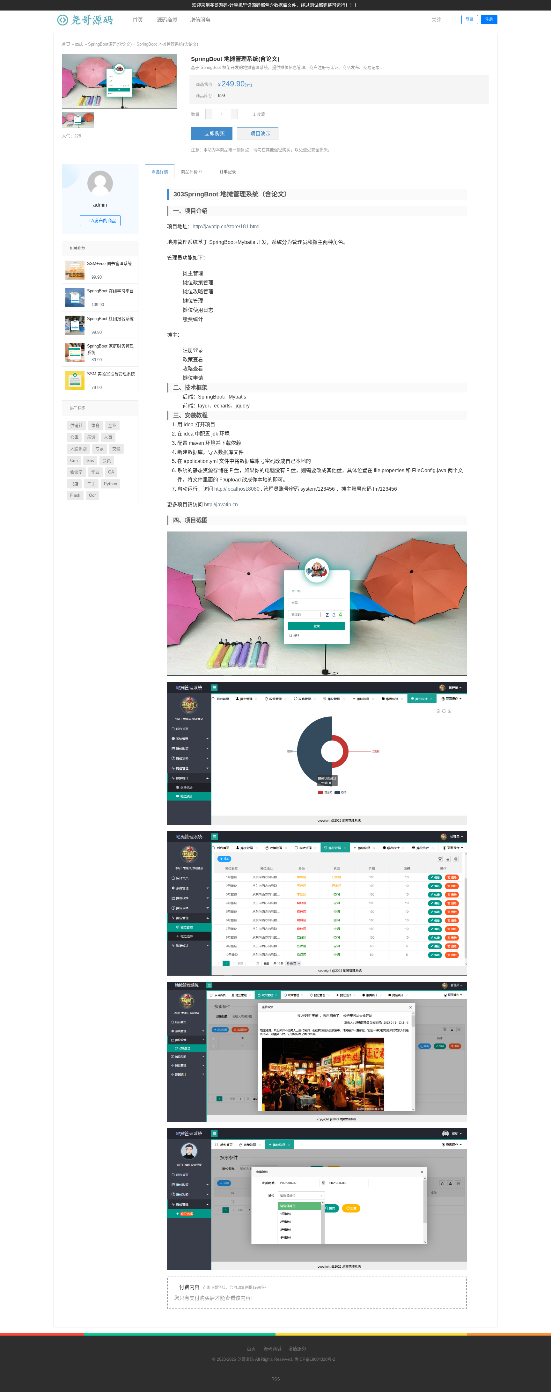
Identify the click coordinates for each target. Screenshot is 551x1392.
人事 (108, 437)
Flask (75, 495)
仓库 (74, 437)
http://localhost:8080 (237, 489)
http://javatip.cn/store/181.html (226, 226)
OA (111, 472)
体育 (95, 425)
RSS (275, 1379)
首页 (137, 20)
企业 (112, 425)
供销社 (76, 425)
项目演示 (260, 133)
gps (90, 460)
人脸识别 (78, 448)
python (110, 483)
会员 (107, 460)
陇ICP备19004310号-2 (314, 1359)
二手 (91, 483)
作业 (95, 472)
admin (100, 205)
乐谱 (91, 437)
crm (74, 460)
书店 (74, 483)
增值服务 (200, 20)
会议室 (76, 472)
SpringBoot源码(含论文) (110, 44)
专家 (99, 448)
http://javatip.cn (221, 504)
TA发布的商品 (101, 220)
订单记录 (227, 171)
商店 (79, 44)
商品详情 (159, 172)
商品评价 (191, 171)
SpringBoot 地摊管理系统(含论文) (167, 44)
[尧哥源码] (85, 28)
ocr (92, 495)
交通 (116, 448)
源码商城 (166, 20)
